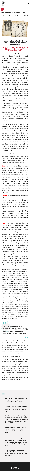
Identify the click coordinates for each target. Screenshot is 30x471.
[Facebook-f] (11, 468)
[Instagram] (18, 468)
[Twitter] (14, 468)
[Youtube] (16, 468)
